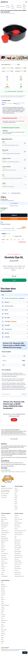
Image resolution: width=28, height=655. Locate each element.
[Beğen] (9, 193)
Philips (16, 497)
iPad (15, 536)
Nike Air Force (17, 542)
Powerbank (3, 555)
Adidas (16, 495)
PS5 (15, 538)
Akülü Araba (3, 517)
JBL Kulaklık (17, 543)
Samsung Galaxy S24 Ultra (20, 530)
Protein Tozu (3, 557)
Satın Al (15, 215)
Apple (16, 488)
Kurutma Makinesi (18, 523)
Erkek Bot (3, 536)
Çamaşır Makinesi (4, 532)
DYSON (2, 609)
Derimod (3, 599)
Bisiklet (2, 521)
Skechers (3, 614)
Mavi (2, 628)
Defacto (2, 626)
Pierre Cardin (4, 629)
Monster (16, 507)
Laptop (2, 547)
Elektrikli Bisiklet (4, 538)
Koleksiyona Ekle (16, 193)
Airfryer (16, 528)
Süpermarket (2, 6)
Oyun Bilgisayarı (4, 576)
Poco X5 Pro (17, 549)
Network (3, 633)
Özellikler (17, 471)
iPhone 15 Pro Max (18, 562)
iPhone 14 (17, 521)
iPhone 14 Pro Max (18, 519)
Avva (2, 618)
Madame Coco (4, 620)
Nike (15, 494)
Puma (2, 595)
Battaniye (3, 542)
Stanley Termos (18, 545)
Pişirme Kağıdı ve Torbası (24, 6)
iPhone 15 (16, 570)
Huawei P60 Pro (18, 568)
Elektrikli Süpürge (4, 540)
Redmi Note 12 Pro (18, 557)
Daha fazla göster (14, 438)
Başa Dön (24, 394)
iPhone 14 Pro (17, 526)
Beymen (3, 590)
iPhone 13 (17, 517)
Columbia (3, 591)
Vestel (16, 501)
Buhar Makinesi (18, 551)
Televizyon (3, 566)
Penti (2, 582)
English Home (4, 586)
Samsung (16, 490)
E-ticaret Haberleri (5, 493)
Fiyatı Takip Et (15, 203)
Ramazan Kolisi (18, 561)
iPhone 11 (16, 515)
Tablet (2, 564)
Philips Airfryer (18, 553)
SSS (20, 471)
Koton (2, 624)
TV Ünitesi (3, 570)
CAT (2, 643)
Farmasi (2, 631)
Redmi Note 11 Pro (18, 555)
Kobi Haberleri (4, 495)
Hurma (2, 572)
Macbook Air (17, 566)
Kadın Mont (3, 549)
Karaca (2, 637)
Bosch (16, 503)
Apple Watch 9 (18, 572)
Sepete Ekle (14, 218)
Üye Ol (14, 419)
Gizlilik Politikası (11, 471)
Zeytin (2, 543)
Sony (16, 505)
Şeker (2, 574)
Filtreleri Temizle (22, 242)
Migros (2, 641)
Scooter (2, 561)
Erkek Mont (17, 524)
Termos (2, 568)
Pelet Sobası (3, 534)
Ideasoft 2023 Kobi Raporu (6, 488)
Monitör (2, 551)
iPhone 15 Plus (17, 574)
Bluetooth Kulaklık (4, 523)
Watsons (3, 584)
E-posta (23, 471)
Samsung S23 (18, 540)
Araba (2, 528)
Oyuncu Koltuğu (4, 553)
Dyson (16, 509)
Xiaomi (16, 492)
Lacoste (2, 616)
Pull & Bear (3, 622)
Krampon (3, 545)
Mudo (2, 597)
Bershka (2, 588)
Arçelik (2, 607)
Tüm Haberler (4, 497)
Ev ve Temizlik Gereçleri (12, 6)
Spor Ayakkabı (4, 562)
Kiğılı (2, 639)
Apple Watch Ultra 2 (19, 532)
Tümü (7, 239)
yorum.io (4, 444)
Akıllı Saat (3, 515)
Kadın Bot (17, 559)
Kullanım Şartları (4, 471)
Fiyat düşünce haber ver (14, 205)
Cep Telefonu (4, 526)
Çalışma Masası (4, 530)
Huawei (2, 603)
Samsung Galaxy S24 (19, 576)
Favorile (4, 193)
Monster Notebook (18, 534)
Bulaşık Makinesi (4, 524)
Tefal (16, 499)
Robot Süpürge (4, 559)
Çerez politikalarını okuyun (14, 650)
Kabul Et (24, 652)
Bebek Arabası (4, 519)
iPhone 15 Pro (17, 564)
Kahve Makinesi (18, 547)
